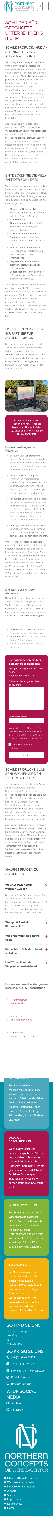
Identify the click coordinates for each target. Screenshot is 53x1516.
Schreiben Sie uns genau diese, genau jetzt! (24, 683)
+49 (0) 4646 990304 (23, 1357)
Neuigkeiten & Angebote (21, 1486)
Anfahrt (11, 1490)
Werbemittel (16, 1003)
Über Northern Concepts (22, 1478)
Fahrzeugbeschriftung (21, 1019)
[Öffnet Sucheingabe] (40, 6)
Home (11, 1507)
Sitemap (12, 1495)
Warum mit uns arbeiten (21, 1482)
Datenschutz (14, 1503)
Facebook (16, 1403)
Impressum (14, 1499)
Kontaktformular (21, 1377)
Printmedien (16, 1016)
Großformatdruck (18, 999)
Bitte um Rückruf (21, 1384)
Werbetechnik (17, 1032)
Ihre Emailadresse (18, 716)
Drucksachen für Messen (22, 1036)
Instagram (17, 1409)
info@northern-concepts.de (28, 1370)
